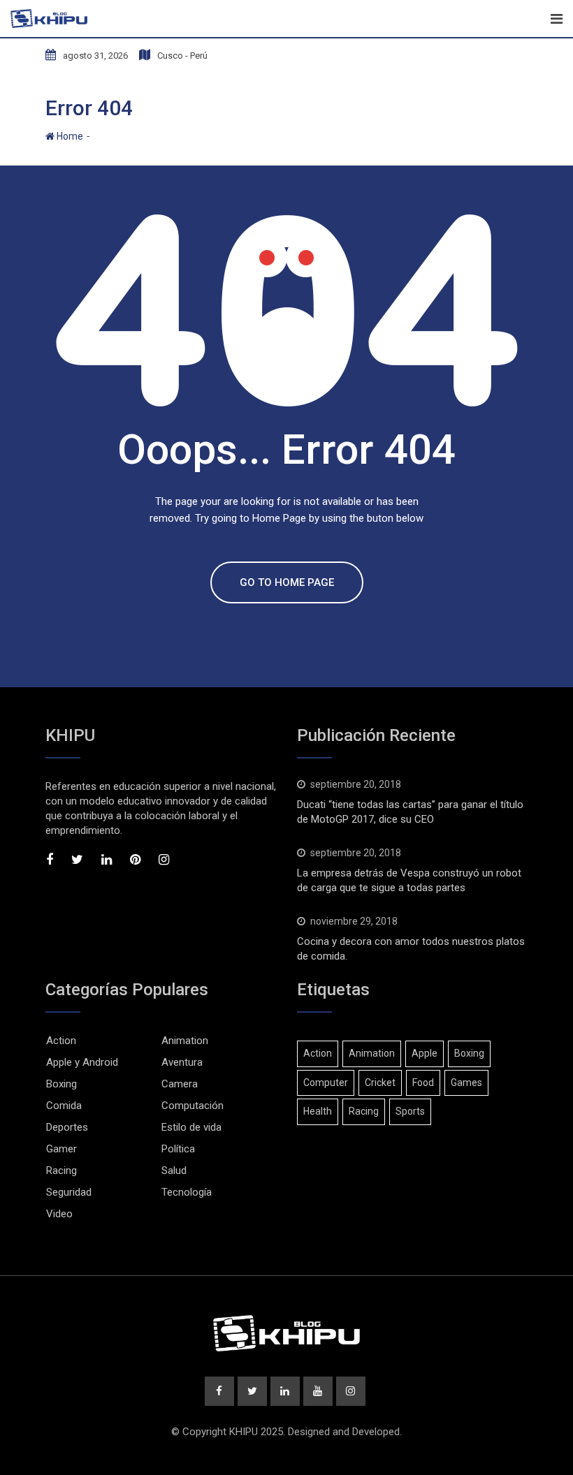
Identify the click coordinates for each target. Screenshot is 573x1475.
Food (423, 1082)
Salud (174, 1170)
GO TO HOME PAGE (287, 582)
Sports (410, 1111)
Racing (61, 1170)
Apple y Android (82, 1062)
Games (466, 1082)
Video (59, 1214)
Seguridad (69, 1192)
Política (178, 1149)
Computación (192, 1105)
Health (317, 1111)
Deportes (67, 1127)
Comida (64, 1105)
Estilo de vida (191, 1127)
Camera (179, 1084)
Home (69, 136)
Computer (325, 1082)
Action (61, 1040)
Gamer (61, 1149)
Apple (424, 1053)
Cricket (380, 1082)
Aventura (182, 1062)
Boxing (61, 1084)
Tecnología (186, 1192)
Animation (184, 1040)
